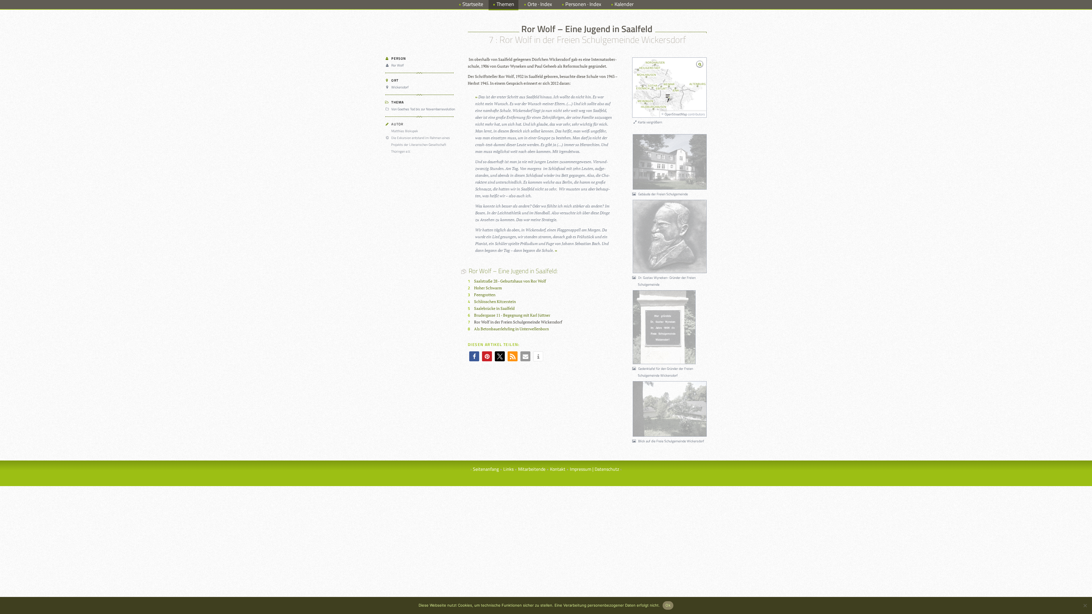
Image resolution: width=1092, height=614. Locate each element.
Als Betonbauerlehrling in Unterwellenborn (511, 328)
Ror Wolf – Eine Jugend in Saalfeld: (513, 271)
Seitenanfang (486, 469)
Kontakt (557, 469)
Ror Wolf (397, 65)
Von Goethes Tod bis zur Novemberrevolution (423, 109)
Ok (668, 605)
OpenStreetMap (676, 114)
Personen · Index (583, 4)
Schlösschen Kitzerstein (495, 301)
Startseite (472, 4)
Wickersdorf (400, 87)
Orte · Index (540, 4)
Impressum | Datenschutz (594, 469)
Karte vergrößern (649, 122)
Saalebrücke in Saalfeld (494, 308)
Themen (505, 4)
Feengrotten (484, 294)
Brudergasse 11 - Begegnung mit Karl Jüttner (512, 315)
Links (508, 469)
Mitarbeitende (531, 469)
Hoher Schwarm (488, 288)
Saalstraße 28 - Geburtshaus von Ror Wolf (510, 281)
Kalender (624, 4)
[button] (474, 356)
